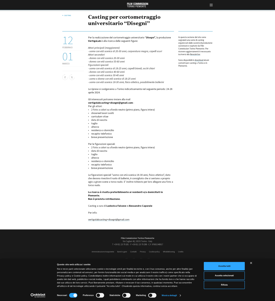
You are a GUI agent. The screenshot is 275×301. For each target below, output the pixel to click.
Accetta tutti (224, 266)
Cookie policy (154, 251)
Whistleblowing (169, 251)
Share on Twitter (72, 77)
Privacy (143, 251)
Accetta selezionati (224, 275)
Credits (180, 251)
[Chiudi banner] (251, 263)
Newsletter (195, 54)
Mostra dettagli (169, 295)
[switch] (100, 295)
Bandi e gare (122, 251)
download (199, 60)
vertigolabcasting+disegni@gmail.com (108, 219)
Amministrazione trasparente (103, 251)
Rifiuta (224, 285)
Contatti (133, 251)
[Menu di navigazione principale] (211, 5)
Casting (67, 15)
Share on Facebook (65, 77)
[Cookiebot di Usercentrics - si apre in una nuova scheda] (38, 295)
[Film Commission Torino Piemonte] (137, 5)
